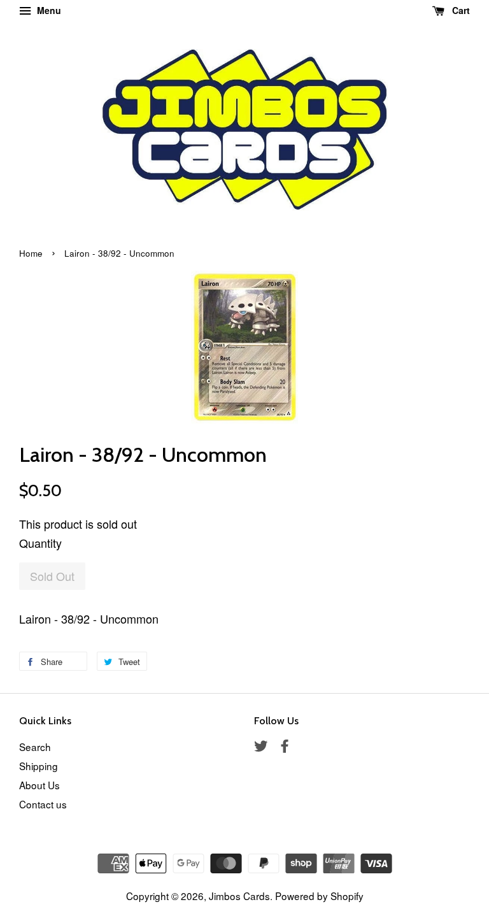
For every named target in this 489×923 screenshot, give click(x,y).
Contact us (43, 804)
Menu (47, 10)
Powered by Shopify (319, 896)
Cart (460, 10)
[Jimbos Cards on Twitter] (261, 747)
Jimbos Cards (239, 896)
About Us (39, 785)
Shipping (38, 766)
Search (35, 747)
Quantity (40, 542)
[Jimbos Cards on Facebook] (285, 747)
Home (31, 253)
